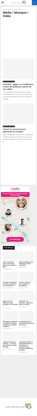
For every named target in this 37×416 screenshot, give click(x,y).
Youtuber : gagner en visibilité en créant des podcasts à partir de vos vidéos (18, 86)
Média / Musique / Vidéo (8, 81)
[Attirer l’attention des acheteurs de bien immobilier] (26, 256)
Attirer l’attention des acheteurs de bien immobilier (26, 263)
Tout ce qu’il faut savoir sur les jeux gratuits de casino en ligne (10, 264)
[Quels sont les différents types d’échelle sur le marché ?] (10, 296)
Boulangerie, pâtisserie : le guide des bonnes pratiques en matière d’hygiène (10, 324)
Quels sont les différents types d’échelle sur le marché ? (10, 303)
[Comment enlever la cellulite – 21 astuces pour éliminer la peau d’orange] (10, 336)
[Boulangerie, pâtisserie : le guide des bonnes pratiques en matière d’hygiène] (10, 316)
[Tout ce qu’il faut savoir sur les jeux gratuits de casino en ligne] (10, 256)
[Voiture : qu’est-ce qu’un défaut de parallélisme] (26, 277)
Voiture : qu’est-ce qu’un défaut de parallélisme (25, 283)
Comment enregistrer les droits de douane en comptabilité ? (10, 283)
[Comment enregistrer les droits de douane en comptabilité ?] (10, 277)
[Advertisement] (18, 38)
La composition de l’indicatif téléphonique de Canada (26, 323)
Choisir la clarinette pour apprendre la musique (14, 130)
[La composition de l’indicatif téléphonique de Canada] (26, 316)
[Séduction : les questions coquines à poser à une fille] (26, 296)
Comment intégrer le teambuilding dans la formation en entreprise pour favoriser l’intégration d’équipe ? (26, 346)
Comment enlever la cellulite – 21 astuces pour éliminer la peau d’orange (10, 344)
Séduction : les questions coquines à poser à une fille (26, 302)
